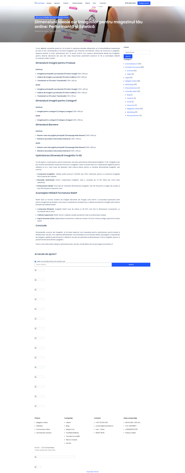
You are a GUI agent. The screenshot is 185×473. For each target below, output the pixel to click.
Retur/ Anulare (71, 440)
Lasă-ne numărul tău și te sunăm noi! (51, 261)
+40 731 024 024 (102, 422)
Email (129, 102)
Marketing (129, 84)
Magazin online (62, 17)
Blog (128, 95)
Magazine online (133, 109)
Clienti (68, 422)
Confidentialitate (72, 433)
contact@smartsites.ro (105, 426)
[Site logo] (40, 3)
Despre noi (70, 429)
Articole (39, 17)
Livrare (68, 443)
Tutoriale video (131, 91)
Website (39, 426)
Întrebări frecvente (50, 17)
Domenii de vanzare (43, 433)
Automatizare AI (131, 64)
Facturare (131, 105)
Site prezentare (131, 88)
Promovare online (43, 429)
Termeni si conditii (73, 436)
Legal (127, 77)
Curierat (130, 98)
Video (129, 74)
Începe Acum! (144, 3)
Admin (46, 31)
